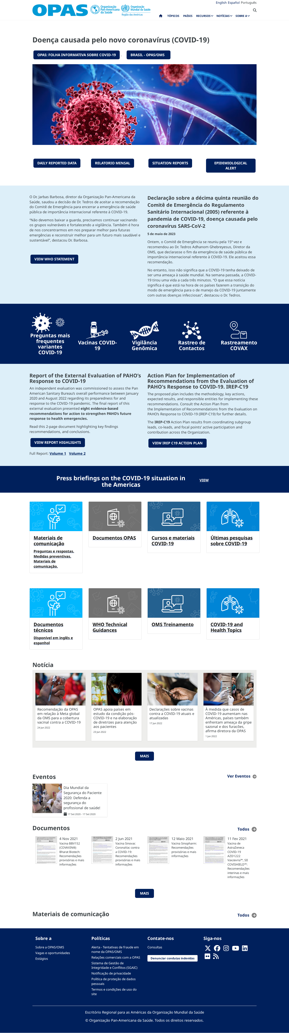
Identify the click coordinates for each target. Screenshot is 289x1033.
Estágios (41, 958)
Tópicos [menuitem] (173, 16)
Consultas (154, 947)
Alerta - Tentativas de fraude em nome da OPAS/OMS (115, 949)
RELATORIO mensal (112, 163)
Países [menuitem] (187, 16)
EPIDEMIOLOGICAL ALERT (230, 165)
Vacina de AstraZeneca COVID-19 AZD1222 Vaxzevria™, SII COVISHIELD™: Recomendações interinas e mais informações (238, 860)
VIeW (204, 480)
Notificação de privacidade (111, 973)
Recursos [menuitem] (203, 16)
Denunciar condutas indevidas (172, 958)
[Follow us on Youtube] (235, 949)
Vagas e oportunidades (52, 953)
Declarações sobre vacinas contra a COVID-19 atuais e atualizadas (171, 713)
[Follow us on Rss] (216, 957)
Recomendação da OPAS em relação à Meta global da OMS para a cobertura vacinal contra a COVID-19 (59, 715)
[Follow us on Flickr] (207, 957)
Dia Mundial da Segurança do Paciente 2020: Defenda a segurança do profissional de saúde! (83, 797)
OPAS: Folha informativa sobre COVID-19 (76, 54)
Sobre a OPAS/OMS (49, 947)
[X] (208, 949)
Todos (243, 829)
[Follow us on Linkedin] (245, 949)
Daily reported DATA (56, 163)
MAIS (144, 756)
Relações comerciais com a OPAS (115, 957)
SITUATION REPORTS (170, 163)
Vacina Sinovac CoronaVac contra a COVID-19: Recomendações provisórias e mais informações (127, 853)
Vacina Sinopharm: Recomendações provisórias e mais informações (184, 849)
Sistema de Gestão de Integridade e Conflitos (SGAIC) (114, 965)
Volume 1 (58, 453)
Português (249, 2)
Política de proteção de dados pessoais (113, 981)
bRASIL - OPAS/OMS (149, 54)
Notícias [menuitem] (223, 16)
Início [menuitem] (160, 16)
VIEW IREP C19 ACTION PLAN (177, 443)
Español (234, 2)
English (221, 2)
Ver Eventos (238, 776)
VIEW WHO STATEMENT (54, 259)
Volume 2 (77, 453)
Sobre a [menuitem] (241, 16)
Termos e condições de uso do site (114, 991)
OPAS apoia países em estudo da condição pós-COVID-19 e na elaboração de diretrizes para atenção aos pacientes (115, 718)
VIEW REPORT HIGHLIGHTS (57, 442)
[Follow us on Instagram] (226, 949)
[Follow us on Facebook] (217, 949)
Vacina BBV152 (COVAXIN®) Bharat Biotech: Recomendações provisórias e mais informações (71, 853)
